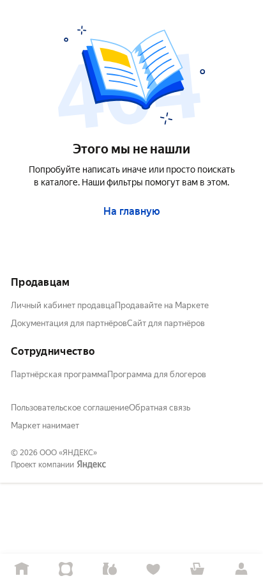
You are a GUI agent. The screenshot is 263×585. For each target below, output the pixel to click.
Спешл (66, 569)
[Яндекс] (91, 465)
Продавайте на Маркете (162, 305)
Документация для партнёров (69, 323)
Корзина (198, 569)
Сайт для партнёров (166, 323)
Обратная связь (159, 407)
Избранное (154, 569)
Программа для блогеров (156, 374)
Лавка (109, 569)
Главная (22, 569)
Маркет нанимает (45, 425)
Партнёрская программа (59, 374)
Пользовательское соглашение (70, 407)
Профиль (241, 569)
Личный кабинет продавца (63, 305)
